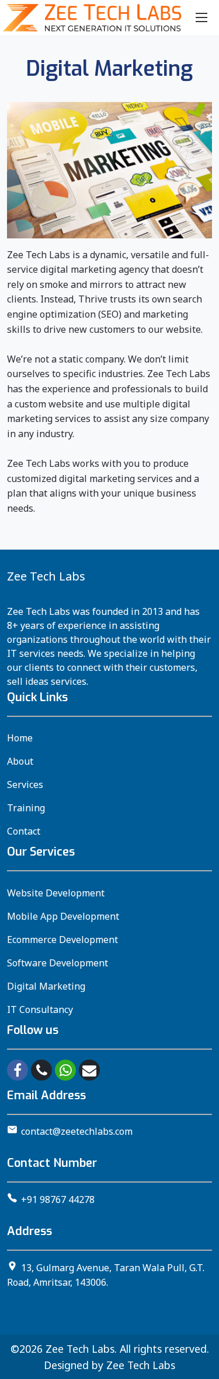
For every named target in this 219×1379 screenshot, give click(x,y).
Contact (23, 831)
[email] (89, 1070)
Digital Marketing (46, 986)
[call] (41, 1070)
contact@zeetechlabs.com (77, 1131)
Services (25, 784)
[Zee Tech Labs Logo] (92, 17)
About (20, 761)
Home (20, 737)
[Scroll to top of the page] (201, 1370)
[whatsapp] (65, 1070)
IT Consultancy (40, 1009)
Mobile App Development (63, 916)
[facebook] (17, 1070)
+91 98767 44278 (58, 1199)
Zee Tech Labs (80, 1349)
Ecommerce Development (62, 939)
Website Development (56, 892)
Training (26, 807)
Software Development (57, 962)
